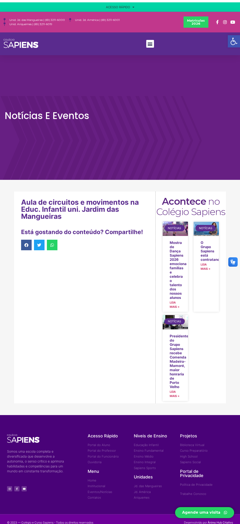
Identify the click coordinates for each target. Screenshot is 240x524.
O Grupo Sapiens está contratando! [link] (212, 251)
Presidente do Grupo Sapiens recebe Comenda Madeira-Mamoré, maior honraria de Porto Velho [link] (179, 361)
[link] (234, 41)
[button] (150, 44)
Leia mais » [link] (175, 304)
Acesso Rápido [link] (118, 7)
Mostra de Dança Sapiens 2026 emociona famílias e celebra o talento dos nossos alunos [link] (178, 270)
